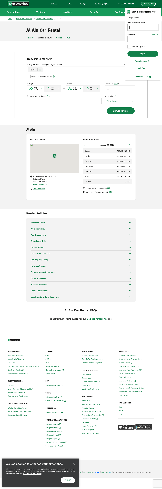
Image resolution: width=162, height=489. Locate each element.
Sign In (143, 54)
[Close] (73, 463)
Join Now (141, 68)
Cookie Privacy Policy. (32, 474)
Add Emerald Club (141, 76)
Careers (55, 4)
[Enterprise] (18, 4)
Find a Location (127, 3)
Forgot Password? (142, 61)
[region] (40, 473)
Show (153, 34)
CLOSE (68, 480)
